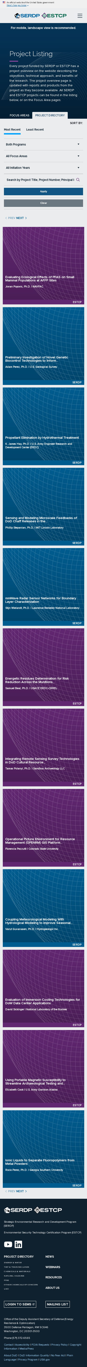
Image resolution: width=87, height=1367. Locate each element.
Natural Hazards (14, 1276)
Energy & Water (13, 1262)
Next (20, 218)
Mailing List (57, 1304)
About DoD (10, 1355)
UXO (6, 1289)
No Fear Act (58, 1355)
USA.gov (45, 1359)
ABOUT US (52, 1288)
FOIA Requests (40, 1344)
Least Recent (35, 129)
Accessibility (22, 1344)
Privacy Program (28, 1359)
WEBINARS (52, 1267)
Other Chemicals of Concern (21, 1284)
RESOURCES (53, 1277)
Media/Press (26, 1348)
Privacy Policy (59, 1344)
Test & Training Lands (16, 1267)
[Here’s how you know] (43, 4)
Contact (8, 1344)
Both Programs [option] (16, 144)
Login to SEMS (19, 1304)
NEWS (49, 1256)
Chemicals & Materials (17, 1271)
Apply (43, 191)
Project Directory (50, 115)
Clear (43, 203)
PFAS (6, 1280)
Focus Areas (19, 115)
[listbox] (43, 144)
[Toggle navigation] (80, 16)
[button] (79, 144)
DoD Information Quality (34, 1355)
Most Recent (12, 129)
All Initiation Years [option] (18, 168)
